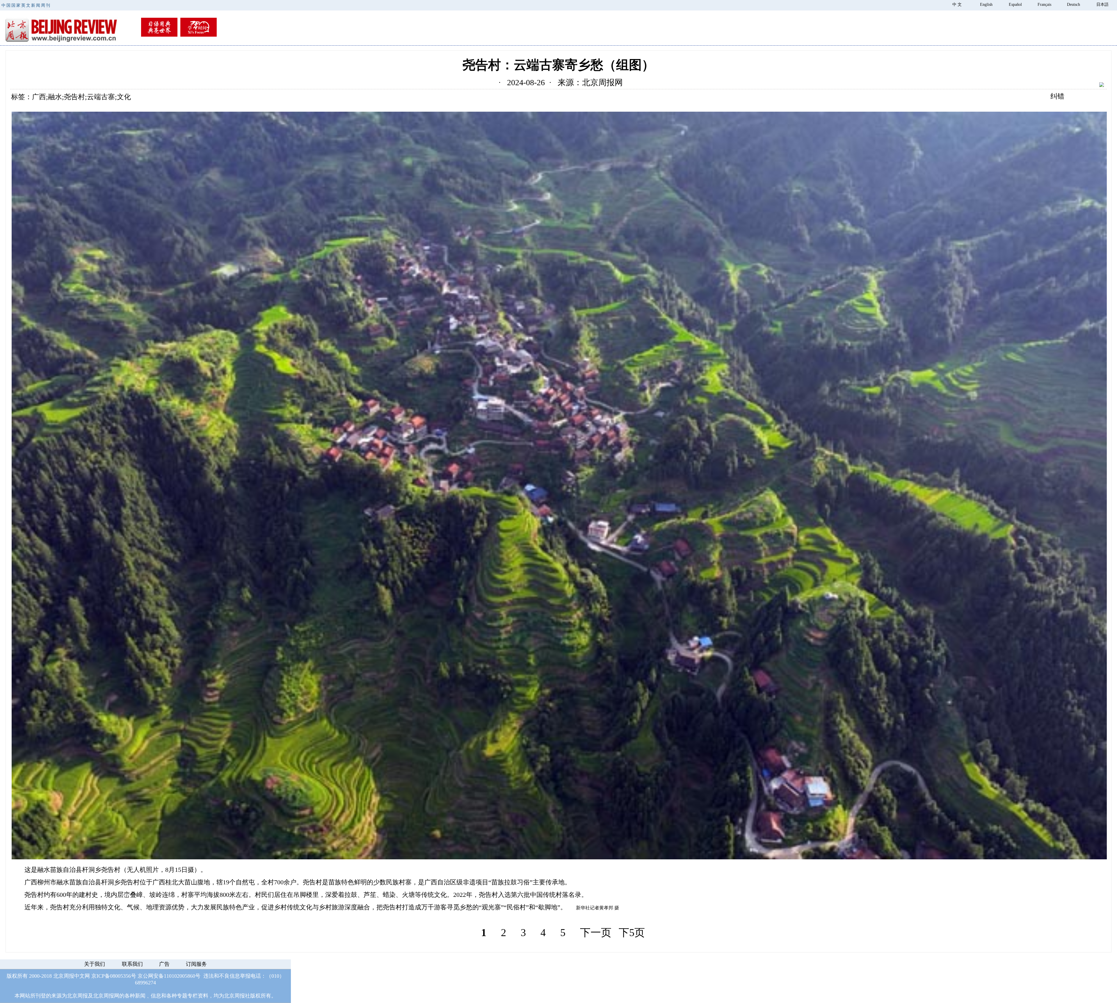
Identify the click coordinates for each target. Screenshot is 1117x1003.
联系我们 (132, 964)
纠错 (1057, 96)
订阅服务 (196, 964)
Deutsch (1073, 4)
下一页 (595, 932)
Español (1015, 4)
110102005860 (179, 976)
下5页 (632, 932)
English (986, 4)
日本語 (1102, 4)
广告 (164, 964)
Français (1044, 4)
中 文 (957, 4)
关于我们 (94, 964)
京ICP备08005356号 (113, 976)
